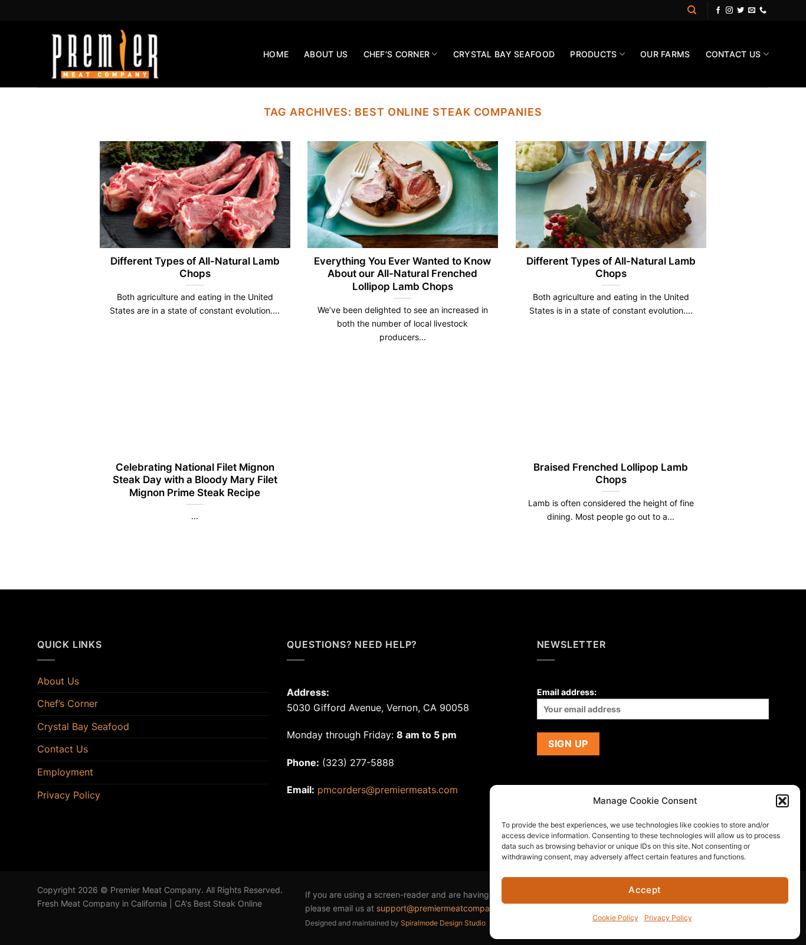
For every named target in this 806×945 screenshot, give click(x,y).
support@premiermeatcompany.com (447, 908)
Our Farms (665, 54)
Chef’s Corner (396, 54)
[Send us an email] (751, 10)
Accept (644, 889)
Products (593, 54)
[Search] (691, 10)
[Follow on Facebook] (718, 10)
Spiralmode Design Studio (443, 922)
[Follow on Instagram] (729, 10)
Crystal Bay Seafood (504, 54)
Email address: (567, 692)
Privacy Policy (668, 917)
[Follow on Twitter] (740, 10)
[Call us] (762, 10)
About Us (326, 54)
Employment (65, 772)
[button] (782, 801)
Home (276, 54)
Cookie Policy (615, 917)
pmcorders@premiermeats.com (387, 790)
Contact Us (733, 54)
